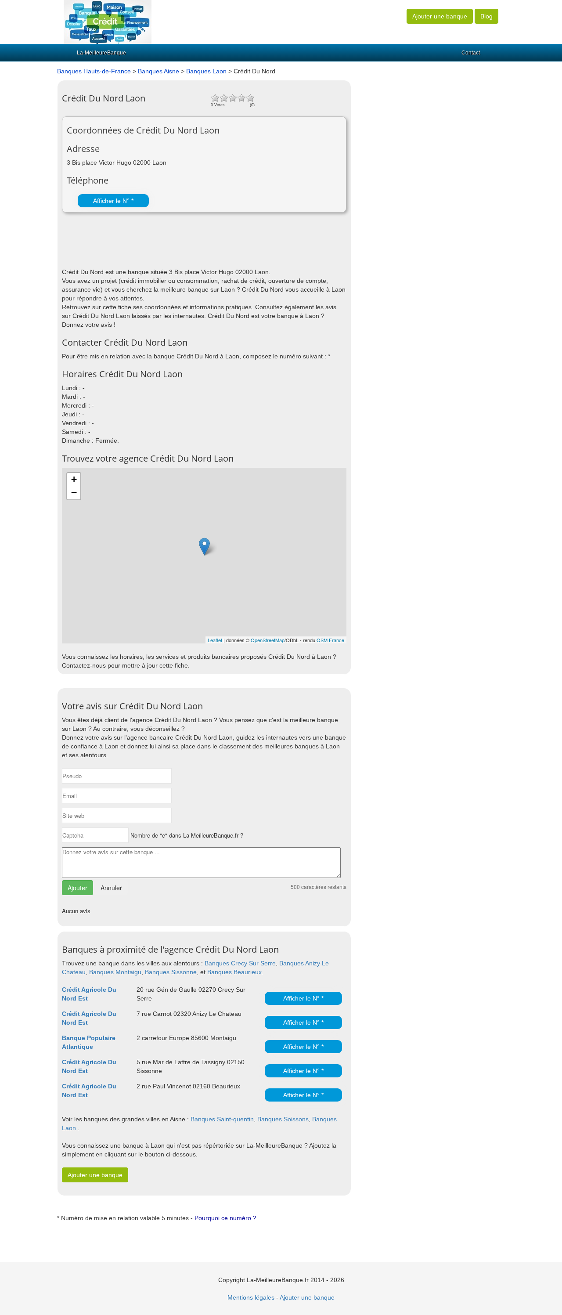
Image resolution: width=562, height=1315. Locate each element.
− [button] (74, 492)
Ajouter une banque (439, 16)
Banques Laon (206, 71)
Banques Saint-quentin (222, 1119)
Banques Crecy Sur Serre (240, 963)
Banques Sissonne (171, 971)
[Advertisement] (164, 245)
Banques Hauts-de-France (94, 71)
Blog (486, 16)
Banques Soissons (283, 1119)
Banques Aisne (158, 71)
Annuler (111, 887)
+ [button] (74, 479)
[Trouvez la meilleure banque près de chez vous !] (107, 21)
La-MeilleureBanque (101, 53)
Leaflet (215, 639)
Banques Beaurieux (234, 971)
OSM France (330, 639)
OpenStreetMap (268, 639)
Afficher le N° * (113, 200)
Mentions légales (250, 1297)
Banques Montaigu (115, 971)
